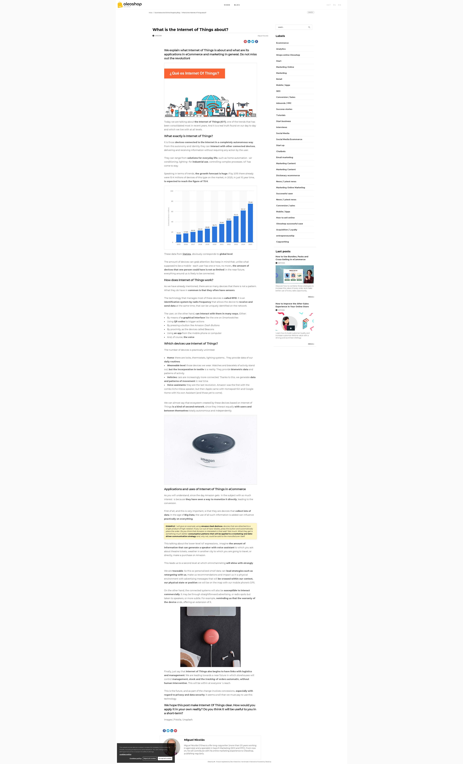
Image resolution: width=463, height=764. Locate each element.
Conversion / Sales (285, 97)
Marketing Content (286, 163)
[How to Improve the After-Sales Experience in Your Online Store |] (295, 321)
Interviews (281, 127)
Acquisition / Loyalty (286, 230)
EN (339, 5)
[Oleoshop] (130, 6)
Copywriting (282, 242)
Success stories (284, 109)
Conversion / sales (285, 205)
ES (334, 5)
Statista (187, 254)
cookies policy (125, 754)
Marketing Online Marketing (290, 187)
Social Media (282, 133)
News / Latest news (286, 181)
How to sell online (285, 218)
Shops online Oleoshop (288, 55)
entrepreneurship (285, 236)
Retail (279, 79)
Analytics (281, 49)
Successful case (284, 193)
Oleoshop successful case (289, 224)
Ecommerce (282, 43)
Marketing (281, 73)
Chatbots (281, 151)
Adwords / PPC (283, 103)
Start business (283, 121)
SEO (278, 91)
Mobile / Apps (283, 85)
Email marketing (284, 157)
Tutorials (280, 115)
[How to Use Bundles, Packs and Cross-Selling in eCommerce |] (295, 274)
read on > (311, 296)
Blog (237, 5)
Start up (280, 145)
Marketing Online (285, 67)
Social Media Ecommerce (289, 139)
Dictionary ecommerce (288, 175)
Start (278, 61)
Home (227, 5)
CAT (329, 5)
